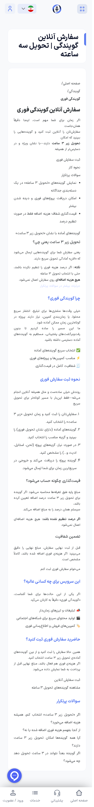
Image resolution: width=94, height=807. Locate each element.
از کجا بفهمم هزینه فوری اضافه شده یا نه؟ (49, 736)
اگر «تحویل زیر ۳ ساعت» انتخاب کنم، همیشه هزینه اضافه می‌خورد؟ (46, 724)
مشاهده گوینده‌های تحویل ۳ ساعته (56, 687)
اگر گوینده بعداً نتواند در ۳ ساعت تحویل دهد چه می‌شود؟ (46, 763)
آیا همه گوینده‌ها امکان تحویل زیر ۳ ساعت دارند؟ (46, 747)
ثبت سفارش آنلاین (67, 680)
